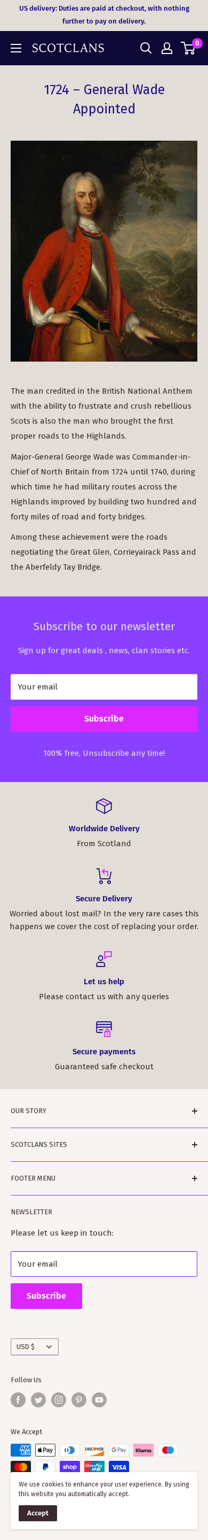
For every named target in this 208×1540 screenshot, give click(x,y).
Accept (38, 1513)
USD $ (26, 1347)
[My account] (167, 48)
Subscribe (104, 719)
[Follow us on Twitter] (38, 1399)
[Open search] (146, 48)
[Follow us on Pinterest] (78, 1399)
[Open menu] (16, 48)
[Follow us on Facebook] (18, 1399)
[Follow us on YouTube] (99, 1399)
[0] (188, 48)
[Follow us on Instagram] (58, 1399)
